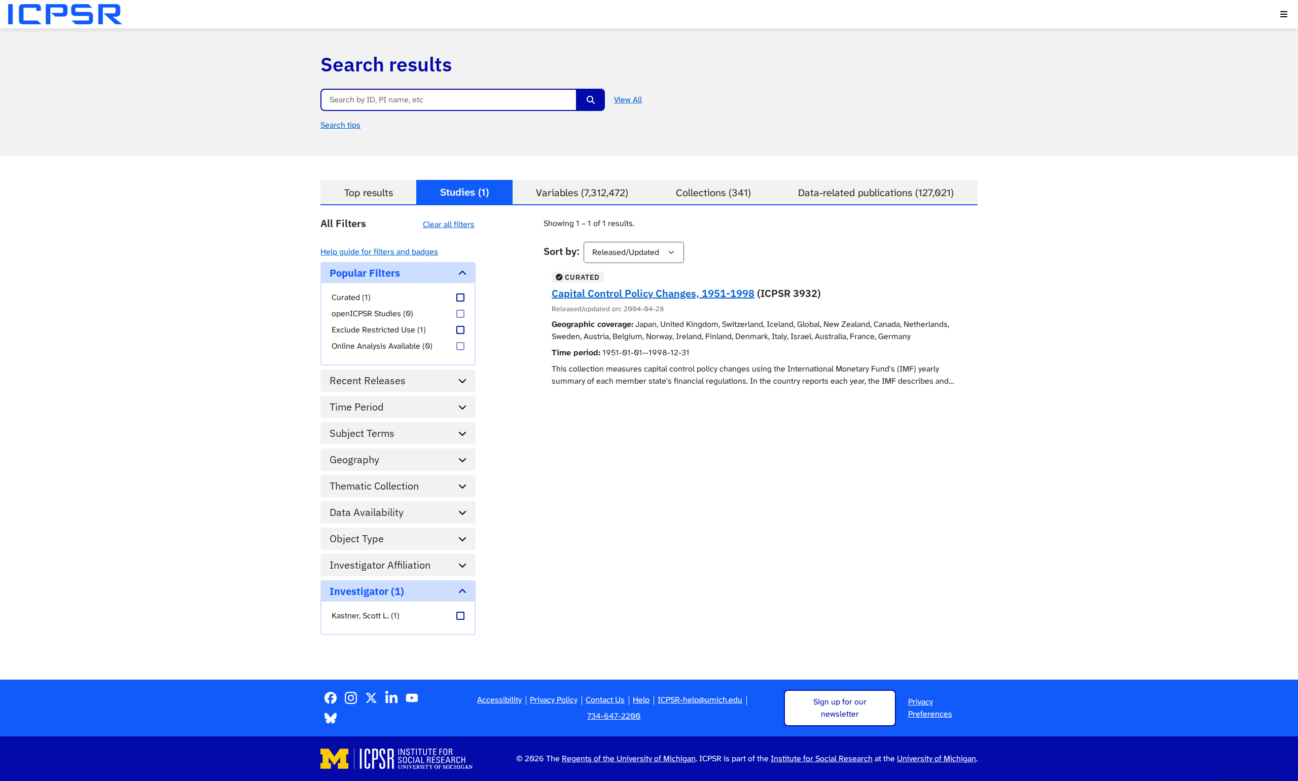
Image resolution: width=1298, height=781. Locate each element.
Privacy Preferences (930, 707)
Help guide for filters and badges (379, 251)
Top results (368, 192)
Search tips (340, 125)
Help (641, 699)
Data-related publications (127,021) (876, 192)
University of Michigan (936, 758)
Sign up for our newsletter (840, 707)
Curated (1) (351, 297)
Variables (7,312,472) (582, 192)
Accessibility (499, 699)
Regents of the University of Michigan (629, 758)
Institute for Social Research (822, 758)
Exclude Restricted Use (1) (379, 329)
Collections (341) (713, 192)
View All (628, 99)
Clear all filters (449, 224)
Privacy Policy (554, 699)
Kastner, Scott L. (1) (366, 615)
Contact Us (605, 699)
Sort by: (562, 251)
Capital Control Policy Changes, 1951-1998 (653, 293)
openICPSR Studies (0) (372, 313)
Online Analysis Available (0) (382, 346)
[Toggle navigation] (1284, 14)
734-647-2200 (613, 716)
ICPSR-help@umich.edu (700, 699)
